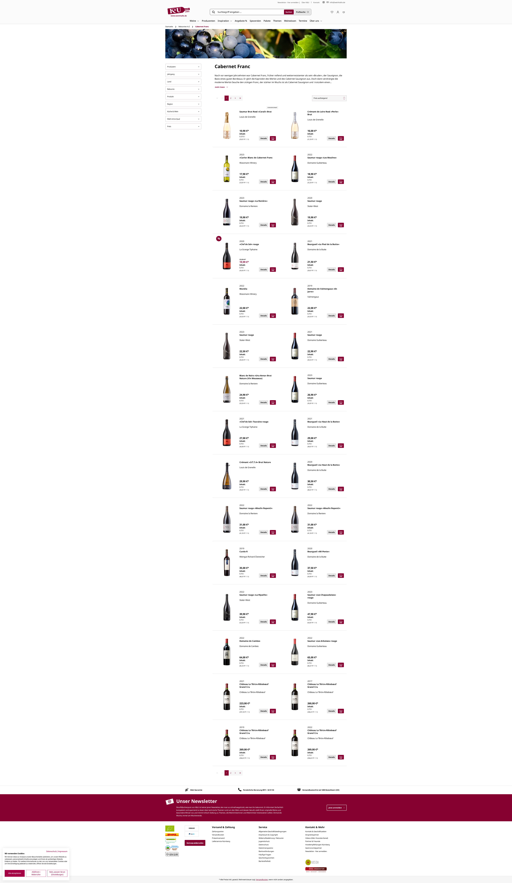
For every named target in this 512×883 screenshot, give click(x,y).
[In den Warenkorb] (273, 138)
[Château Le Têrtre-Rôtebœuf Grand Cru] (227, 696)
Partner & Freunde (312, 841)
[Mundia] (227, 301)
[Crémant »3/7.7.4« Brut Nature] (227, 476)
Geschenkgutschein (266, 858)
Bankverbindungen (266, 851)
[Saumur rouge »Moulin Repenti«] (227, 519)
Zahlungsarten (218, 831)
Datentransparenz (266, 848)
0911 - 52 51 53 (268, 790)
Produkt (170, 96)
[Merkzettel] (332, 12)
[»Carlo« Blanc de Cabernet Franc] (227, 168)
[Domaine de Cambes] (227, 652)
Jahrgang (171, 74)
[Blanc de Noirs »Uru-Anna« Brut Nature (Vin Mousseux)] (227, 389)
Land (169, 81)
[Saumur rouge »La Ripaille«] (227, 607)
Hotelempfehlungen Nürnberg (317, 844)
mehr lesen (220, 87)
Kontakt (316, 2)
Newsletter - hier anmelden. (316, 851)
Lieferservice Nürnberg (221, 841)
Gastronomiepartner (313, 848)
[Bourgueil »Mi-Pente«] (295, 562)
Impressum (62, 851)
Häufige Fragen (265, 854)
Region (170, 104)
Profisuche (300, 12)
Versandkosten (218, 835)
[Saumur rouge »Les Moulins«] (295, 168)
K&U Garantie (196, 790)
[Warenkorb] (344, 12)
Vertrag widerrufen (195, 843)
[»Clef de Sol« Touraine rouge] (227, 432)
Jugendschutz (264, 841)
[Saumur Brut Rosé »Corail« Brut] (227, 125)
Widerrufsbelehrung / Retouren (271, 838)
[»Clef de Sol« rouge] (227, 256)
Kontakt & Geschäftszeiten (315, 831)
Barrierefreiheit (265, 861)
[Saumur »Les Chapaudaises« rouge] (295, 607)
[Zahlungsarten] (191, 828)
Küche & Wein (172, 111)
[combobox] (249, 12)
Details (264, 138)
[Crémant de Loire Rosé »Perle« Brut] (295, 125)
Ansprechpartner (312, 835)
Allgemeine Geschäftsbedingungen (272, 831)
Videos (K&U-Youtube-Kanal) (316, 838)
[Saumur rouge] (295, 212)
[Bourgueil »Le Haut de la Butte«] (295, 432)
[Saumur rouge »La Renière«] (227, 212)
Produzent (171, 66)
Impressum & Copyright (268, 835)
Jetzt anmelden (335, 807)
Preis (169, 126)
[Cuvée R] (227, 562)
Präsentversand (218, 838)
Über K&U (305, 2)
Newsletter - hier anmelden (288, 2)
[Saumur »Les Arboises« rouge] (295, 652)
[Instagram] (323, 2)
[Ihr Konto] (338, 12)
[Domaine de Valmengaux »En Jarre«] (295, 301)
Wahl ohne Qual (173, 119)
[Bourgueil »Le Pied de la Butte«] (295, 256)
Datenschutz (264, 844)
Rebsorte (170, 89)
